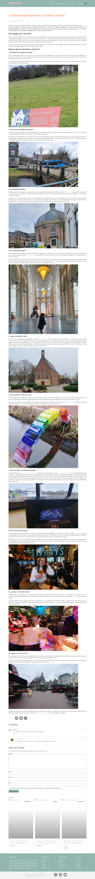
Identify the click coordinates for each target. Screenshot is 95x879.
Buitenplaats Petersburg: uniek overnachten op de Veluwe (73, 843)
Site (9, 782)
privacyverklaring (39, 875)
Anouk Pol (17, 739)
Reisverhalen (59, 3)
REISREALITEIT (13, 857)
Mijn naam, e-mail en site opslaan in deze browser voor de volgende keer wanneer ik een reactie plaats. (35, 788)
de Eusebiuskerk (30, 255)
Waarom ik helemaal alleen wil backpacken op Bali (47, 842)
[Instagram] (55, 874)
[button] (85, 3)
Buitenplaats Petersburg (43, 713)
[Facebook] (60, 874)
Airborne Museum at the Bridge (29, 473)
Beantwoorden (15, 733)
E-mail (10, 777)
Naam (10, 771)
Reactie (11, 753)
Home (51, 3)
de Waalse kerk (44, 339)
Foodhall (75, 596)
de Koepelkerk (68, 192)
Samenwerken (71, 3)
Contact (80, 3)
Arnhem (84, 25)
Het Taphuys (78, 533)
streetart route (70, 402)
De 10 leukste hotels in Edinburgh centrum (19, 842)
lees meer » (12, 845)
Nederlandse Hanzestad (63, 473)
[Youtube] (65, 874)
